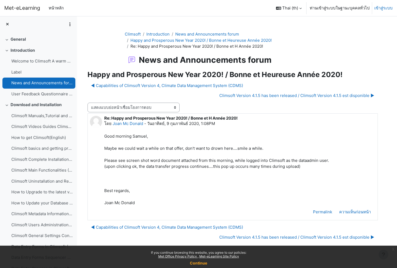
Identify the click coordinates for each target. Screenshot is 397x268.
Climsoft (133, 34)
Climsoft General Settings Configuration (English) (42, 235)
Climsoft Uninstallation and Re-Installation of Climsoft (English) (42, 181)
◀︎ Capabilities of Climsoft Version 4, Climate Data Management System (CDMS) (167, 85)
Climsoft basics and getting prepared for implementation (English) (42, 148)
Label (16, 72)
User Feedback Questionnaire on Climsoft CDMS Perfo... (42, 93)
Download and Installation (36, 104)
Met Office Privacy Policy (178, 256)
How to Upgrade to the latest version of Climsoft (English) (42, 191)
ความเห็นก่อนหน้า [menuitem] (355, 211)
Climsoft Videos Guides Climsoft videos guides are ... (42, 126)
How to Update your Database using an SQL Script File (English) (42, 203)
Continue (198, 263)
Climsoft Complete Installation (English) (42, 159)
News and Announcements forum (42, 82)
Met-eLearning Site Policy (219, 256)
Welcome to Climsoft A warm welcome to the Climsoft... (42, 61)
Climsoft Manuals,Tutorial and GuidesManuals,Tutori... (42, 115)
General (18, 39)
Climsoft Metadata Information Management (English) (42, 213)
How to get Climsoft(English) (38, 137)
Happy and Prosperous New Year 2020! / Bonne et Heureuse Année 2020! (201, 40)
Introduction (23, 50)
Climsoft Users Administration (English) (42, 224)
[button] (288, 8)
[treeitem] (38, 39)
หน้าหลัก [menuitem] (56, 8)
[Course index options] (70, 24)
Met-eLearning (22, 8)
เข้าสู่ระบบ (383, 8)
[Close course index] (7, 24)
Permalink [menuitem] (322, 211)
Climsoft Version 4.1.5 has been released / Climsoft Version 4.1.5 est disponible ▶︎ (296, 95)
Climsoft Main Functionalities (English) (42, 170)
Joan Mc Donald (128, 123)
